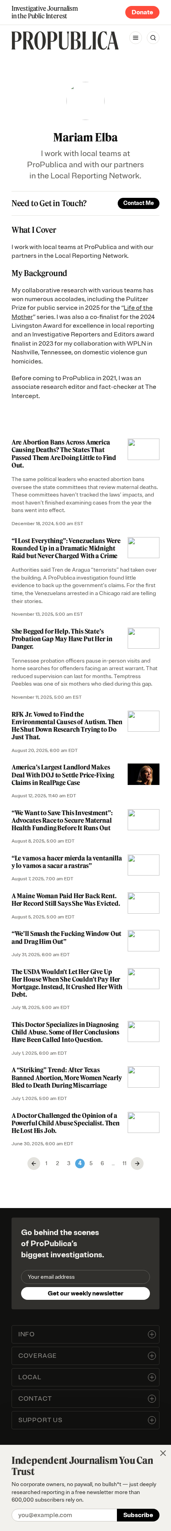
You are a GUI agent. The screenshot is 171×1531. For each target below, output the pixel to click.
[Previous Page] (33, 1163)
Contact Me (138, 203)
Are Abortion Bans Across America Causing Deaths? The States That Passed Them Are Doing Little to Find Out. (64, 453)
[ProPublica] (65, 40)
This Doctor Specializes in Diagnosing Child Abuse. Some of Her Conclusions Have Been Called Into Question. (65, 1032)
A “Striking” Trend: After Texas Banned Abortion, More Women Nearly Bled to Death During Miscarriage (67, 1077)
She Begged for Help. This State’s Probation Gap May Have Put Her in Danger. (62, 638)
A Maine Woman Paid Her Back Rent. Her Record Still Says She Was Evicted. (66, 899)
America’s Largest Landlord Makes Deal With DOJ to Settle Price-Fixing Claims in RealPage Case (63, 774)
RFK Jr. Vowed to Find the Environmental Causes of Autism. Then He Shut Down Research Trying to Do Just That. (67, 725)
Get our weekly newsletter (85, 1293)
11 (124, 1163)
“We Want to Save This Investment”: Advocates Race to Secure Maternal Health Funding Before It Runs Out (62, 820)
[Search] (153, 37)
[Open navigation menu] (135, 37)
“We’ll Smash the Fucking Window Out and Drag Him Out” (66, 937)
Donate (142, 12)
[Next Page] (137, 1163)
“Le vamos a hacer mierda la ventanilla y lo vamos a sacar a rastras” (67, 862)
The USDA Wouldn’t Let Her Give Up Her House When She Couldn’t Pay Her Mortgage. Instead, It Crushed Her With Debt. (67, 983)
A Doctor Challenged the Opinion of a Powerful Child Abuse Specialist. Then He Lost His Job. (66, 1123)
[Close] (163, 1453)
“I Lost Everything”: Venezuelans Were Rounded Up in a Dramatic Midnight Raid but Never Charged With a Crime (66, 548)
